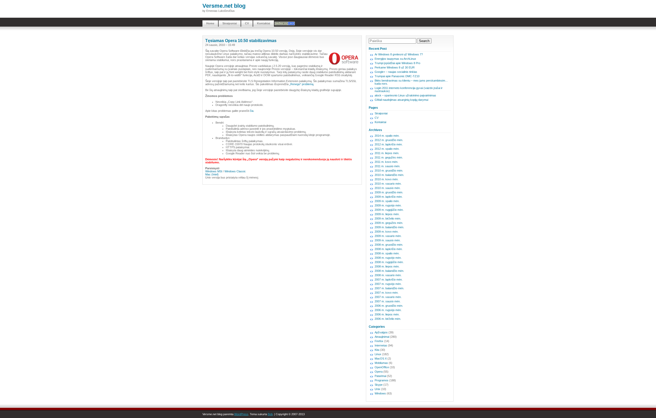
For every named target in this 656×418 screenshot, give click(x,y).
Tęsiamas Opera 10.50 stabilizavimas (240, 40)
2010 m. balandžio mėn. (389, 174)
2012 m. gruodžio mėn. (389, 140)
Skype (379, 384)
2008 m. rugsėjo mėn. (388, 257)
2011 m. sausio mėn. (387, 166)
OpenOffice (382, 367)
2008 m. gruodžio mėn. (389, 244)
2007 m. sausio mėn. (388, 301)
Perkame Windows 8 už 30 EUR (395, 67)
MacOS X (381, 358)
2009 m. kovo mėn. (386, 231)
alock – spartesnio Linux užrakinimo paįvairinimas (405, 95)
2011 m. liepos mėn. (387, 153)
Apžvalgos (381, 332)
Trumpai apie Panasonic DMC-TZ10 (397, 76)
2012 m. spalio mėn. (387, 148)
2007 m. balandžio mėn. (389, 288)
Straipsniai (229, 23)
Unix (377, 389)
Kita (377, 349)
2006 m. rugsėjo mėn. (388, 310)
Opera (379, 371)
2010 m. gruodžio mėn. (389, 170)
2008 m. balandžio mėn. (389, 270)
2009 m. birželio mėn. (388, 218)
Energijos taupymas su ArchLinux (395, 58)
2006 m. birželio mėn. (388, 318)
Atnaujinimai (382, 336)
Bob (270, 414)
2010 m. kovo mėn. (386, 179)
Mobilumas (381, 362)
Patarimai (380, 375)
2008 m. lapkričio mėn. (389, 249)
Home (210, 23)
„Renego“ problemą (301, 84)
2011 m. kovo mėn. (386, 161)
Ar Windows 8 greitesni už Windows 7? (399, 54)
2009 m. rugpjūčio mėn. (389, 209)
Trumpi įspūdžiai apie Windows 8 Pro (397, 63)
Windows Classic (235, 171)
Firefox (379, 341)
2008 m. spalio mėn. (387, 253)
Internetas (381, 345)
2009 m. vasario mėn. (388, 235)
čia (251, 110)
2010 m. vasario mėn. (388, 183)
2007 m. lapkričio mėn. (389, 279)
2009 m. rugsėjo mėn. (388, 205)
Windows (380, 393)
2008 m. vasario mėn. (388, 275)
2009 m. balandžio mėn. (389, 227)
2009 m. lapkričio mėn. (389, 196)
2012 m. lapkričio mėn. (389, 144)
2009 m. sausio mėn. (388, 240)
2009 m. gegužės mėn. (389, 222)
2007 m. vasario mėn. (388, 296)
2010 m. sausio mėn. (388, 188)
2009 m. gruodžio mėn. (389, 192)
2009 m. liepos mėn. (387, 214)
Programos (381, 380)
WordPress (241, 414)
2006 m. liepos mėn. (387, 314)
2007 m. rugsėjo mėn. (388, 283)
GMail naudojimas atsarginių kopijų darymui (401, 99)
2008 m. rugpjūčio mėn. (389, 262)
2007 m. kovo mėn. (386, 292)
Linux (378, 354)
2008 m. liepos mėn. (387, 266)
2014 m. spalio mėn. (387, 135)
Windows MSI (213, 171)
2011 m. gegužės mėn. (389, 157)
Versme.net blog (223, 6)
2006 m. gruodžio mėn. (389, 305)
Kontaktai (263, 23)
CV (247, 23)
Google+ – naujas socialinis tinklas (396, 71)
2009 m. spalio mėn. (387, 201)
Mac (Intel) (212, 174)
